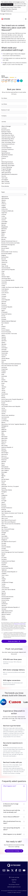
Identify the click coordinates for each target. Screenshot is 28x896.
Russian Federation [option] (6, 508)
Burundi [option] (3, 259)
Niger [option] (2, 474)
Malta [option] (3, 435)
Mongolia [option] (3, 451)
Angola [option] (3, 205)
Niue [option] (2, 477)
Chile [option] (2, 273)
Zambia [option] (3, 618)
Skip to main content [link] (7, 4)
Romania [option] (3, 506)
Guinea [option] (3, 356)
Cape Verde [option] (4, 266)
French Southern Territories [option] (9, 333)
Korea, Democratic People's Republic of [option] (12, 399)
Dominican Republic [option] (6, 307)
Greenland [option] (4, 348)
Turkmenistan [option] (5, 587)
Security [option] (3, 176)
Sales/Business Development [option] (9, 174)
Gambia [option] (3, 337)
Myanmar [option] (4, 460)
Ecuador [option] (3, 308)
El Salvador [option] (4, 312)
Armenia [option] (3, 214)
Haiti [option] (2, 362)
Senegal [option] (3, 532)
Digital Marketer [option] (5, 153)
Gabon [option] (3, 335)
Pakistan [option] (3, 484)
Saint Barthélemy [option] (6, 511)
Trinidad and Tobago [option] (7, 582)
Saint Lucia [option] (4, 518)
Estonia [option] (3, 317)
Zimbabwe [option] (4, 619)
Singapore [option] (4, 540)
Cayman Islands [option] (5, 268)
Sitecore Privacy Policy (19, 623)
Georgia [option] (3, 339)
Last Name (4, 104)
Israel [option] (2, 383)
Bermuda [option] (3, 237)
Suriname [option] (4, 559)
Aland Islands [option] (5, 198)
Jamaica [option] (3, 387)
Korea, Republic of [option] (6, 401)
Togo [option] (2, 577)
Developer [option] (4, 151)
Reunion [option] (3, 504)
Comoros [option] (4, 284)
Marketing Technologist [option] (8, 165)
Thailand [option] (3, 573)
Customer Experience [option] (7, 149)
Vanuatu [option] (3, 605)
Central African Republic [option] (8, 269)
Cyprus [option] (3, 298)
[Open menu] (25, 19)
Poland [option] (3, 499)
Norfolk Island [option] (5, 479)
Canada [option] (3, 264)
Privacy (14, 882)
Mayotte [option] (3, 442)
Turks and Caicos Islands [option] (8, 589)
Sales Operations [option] (6, 172)
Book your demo (13, 641)
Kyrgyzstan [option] (4, 404)
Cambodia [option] (4, 260)
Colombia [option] (4, 282)
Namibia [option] (3, 461)
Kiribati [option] (3, 397)
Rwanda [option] (3, 509)
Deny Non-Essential (11, 9)
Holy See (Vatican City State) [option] (9, 365)
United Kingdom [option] (5, 598)
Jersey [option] (3, 390)
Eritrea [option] (3, 316)
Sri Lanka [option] (3, 557)
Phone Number (5, 186)
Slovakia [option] (3, 543)
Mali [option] (2, 433)
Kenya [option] (3, 396)
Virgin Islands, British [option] (7, 611)
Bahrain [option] (3, 225)
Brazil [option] (2, 250)
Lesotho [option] (3, 412)
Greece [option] (3, 346)
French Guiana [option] (5, 330)
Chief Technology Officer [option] (8, 142)
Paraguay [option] (4, 492)
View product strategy (12, 851)
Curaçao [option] (3, 296)
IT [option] (1, 160)
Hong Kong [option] (4, 369)
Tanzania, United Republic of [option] (9, 571)
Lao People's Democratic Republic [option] (10, 406)
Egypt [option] (3, 310)
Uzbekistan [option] (4, 603)
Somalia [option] (3, 548)
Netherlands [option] (4, 467)
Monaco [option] (3, 449)
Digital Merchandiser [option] (7, 155)
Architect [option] (4, 128)
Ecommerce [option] (4, 156)
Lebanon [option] (3, 410)
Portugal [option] (3, 500)
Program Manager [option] (6, 169)
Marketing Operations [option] (7, 163)
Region (3, 192)
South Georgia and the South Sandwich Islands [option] (12, 553)
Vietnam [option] (3, 609)
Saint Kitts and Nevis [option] (7, 516)
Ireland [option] (3, 380)
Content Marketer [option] (6, 147)
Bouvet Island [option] (5, 248)
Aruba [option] (3, 216)
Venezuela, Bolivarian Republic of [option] (10, 607)
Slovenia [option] (3, 545)
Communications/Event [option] (8, 144)
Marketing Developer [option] (7, 162)
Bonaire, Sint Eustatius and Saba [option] (10, 243)
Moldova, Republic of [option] (7, 447)
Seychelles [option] (4, 536)
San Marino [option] (4, 527)
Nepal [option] (3, 465)
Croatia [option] (3, 294)
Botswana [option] (4, 246)
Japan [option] (3, 388)
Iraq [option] (2, 378)
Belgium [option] (3, 232)
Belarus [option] (3, 230)
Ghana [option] (3, 342)
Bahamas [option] (3, 223)
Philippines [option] (4, 495)
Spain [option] (3, 556)
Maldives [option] (3, 431)
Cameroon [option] (4, 262)
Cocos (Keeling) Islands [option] (7, 280)
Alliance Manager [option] (6, 126)
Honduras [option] (4, 367)
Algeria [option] (3, 202)
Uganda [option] (3, 593)
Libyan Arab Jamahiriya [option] (7, 415)
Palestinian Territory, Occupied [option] (10, 486)
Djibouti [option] (3, 303)
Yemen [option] (3, 616)
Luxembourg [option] (4, 420)
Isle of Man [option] (4, 381)
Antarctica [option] (4, 209)
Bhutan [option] (3, 239)
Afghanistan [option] (4, 196)
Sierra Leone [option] (4, 538)
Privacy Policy (17, 7)
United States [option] (5, 600)
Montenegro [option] (4, 452)
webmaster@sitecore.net (14, 886)
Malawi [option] (3, 428)
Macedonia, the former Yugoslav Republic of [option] (13, 424)
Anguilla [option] (3, 207)
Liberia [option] (3, 413)
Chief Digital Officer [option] (6, 133)
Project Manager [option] (6, 171)
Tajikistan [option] (4, 570)
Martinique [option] (4, 436)
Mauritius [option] (4, 440)
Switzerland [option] (4, 566)
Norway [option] (3, 481)
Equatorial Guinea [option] (6, 314)
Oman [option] (3, 483)
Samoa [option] (3, 525)
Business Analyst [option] (6, 131)
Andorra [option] (3, 204)
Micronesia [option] (4, 445)
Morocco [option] (4, 456)
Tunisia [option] (3, 584)
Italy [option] (2, 385)
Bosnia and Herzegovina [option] (8, 244)
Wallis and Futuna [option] (6, 612)
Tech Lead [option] (4, 178)
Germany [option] (4, 340)
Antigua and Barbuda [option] (7, 211)
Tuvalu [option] (3, 591)
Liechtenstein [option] (5, 417)
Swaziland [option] (4, 563)
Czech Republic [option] (5, 300)
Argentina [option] (4, 212)
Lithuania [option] (3, 419)
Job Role (3, 121)
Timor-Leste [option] (4, 575)
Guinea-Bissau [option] (5, 358)
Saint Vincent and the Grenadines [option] (10, 524)
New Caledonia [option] (5, 468)
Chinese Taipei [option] (5, 276)
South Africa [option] (4, 550)
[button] (14, 786)
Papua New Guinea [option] (6, 490)
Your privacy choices (14, 884)
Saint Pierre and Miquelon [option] (8, 522)
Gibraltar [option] (3, 344)
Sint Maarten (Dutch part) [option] (8, 541)
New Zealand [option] (5, 470)
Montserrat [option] (4, 454)
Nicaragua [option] (4, 472)
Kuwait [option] (3, 403)
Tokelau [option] (3, 579)
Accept (3, 9)
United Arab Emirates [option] (7, 596)
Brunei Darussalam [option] (6, 253)
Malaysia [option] (3, 429)
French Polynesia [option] (6, 332)
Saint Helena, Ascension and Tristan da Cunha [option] (12, 514)
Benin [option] (2, 236)
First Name (4, 98)
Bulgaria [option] (3, 255)
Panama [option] (3, 488)
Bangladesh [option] (4, 227)
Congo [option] (3, 285)
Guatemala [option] (4, 353)
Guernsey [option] (4, 355)
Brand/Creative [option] (5, 130)
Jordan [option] (3, 392)
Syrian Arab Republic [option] (7, 568)
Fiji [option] (2, 324)
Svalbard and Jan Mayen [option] (8, 561)
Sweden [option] (3, 564)
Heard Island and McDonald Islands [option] (11, 364)
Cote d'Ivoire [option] (5, 292)
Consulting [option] (4, 146)
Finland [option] (3, 326)
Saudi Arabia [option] (5, 531)
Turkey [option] (3, 586)
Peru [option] (2, 493)
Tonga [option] (3, 580)
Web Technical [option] (5, 183)
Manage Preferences (7, 11)
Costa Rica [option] (4, 291)
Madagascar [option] (4, 426)
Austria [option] (3, 220)
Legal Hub (14, 879)
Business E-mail (5, 110)
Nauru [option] (3, 463)
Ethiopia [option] (3, 319)
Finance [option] (3, 158)
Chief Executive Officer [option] (7, 135)
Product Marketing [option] (6, 167)
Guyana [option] (3, 360)
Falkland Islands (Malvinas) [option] (8, 321)
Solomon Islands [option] (5, 547)
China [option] (3, 275)
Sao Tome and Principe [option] (7, 529)
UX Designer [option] (4, 179)
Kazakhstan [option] (4, 394)
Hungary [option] (3, 371)
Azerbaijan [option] (4, 221)
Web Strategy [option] (5, 181)
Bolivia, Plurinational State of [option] (9, 241)
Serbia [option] (3, 534)
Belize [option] (3, 234)
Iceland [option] (3, 372)
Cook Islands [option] (5, 289)
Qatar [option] (3, 502)
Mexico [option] (3, 444)
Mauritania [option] (4, 438)
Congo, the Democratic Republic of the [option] (12, 287)
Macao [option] (3, 422)
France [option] (3, 328)
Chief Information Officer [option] (8, 137)
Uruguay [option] (3, 602)
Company (3, 115)
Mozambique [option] (5, 458)
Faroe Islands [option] (5, 323)
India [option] (2, 374)
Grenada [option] (3, 349)
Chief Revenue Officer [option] (7, 140)
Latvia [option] (3, 408)
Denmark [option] (3, 301)
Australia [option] (3, 218)
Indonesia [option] (4, 376)
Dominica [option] (4, 305)
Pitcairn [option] (3, 497)
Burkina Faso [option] (4, 257)
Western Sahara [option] (5, 614)
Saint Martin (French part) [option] (8, 520)
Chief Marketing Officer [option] (7, 139)
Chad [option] (2, 271)
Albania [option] (3, 200)
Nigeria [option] (3, 476)
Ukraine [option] (3, 595)
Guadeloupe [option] (4, 351)
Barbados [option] (4, 228)
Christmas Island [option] (6, 278)
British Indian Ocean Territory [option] (9, 252)
